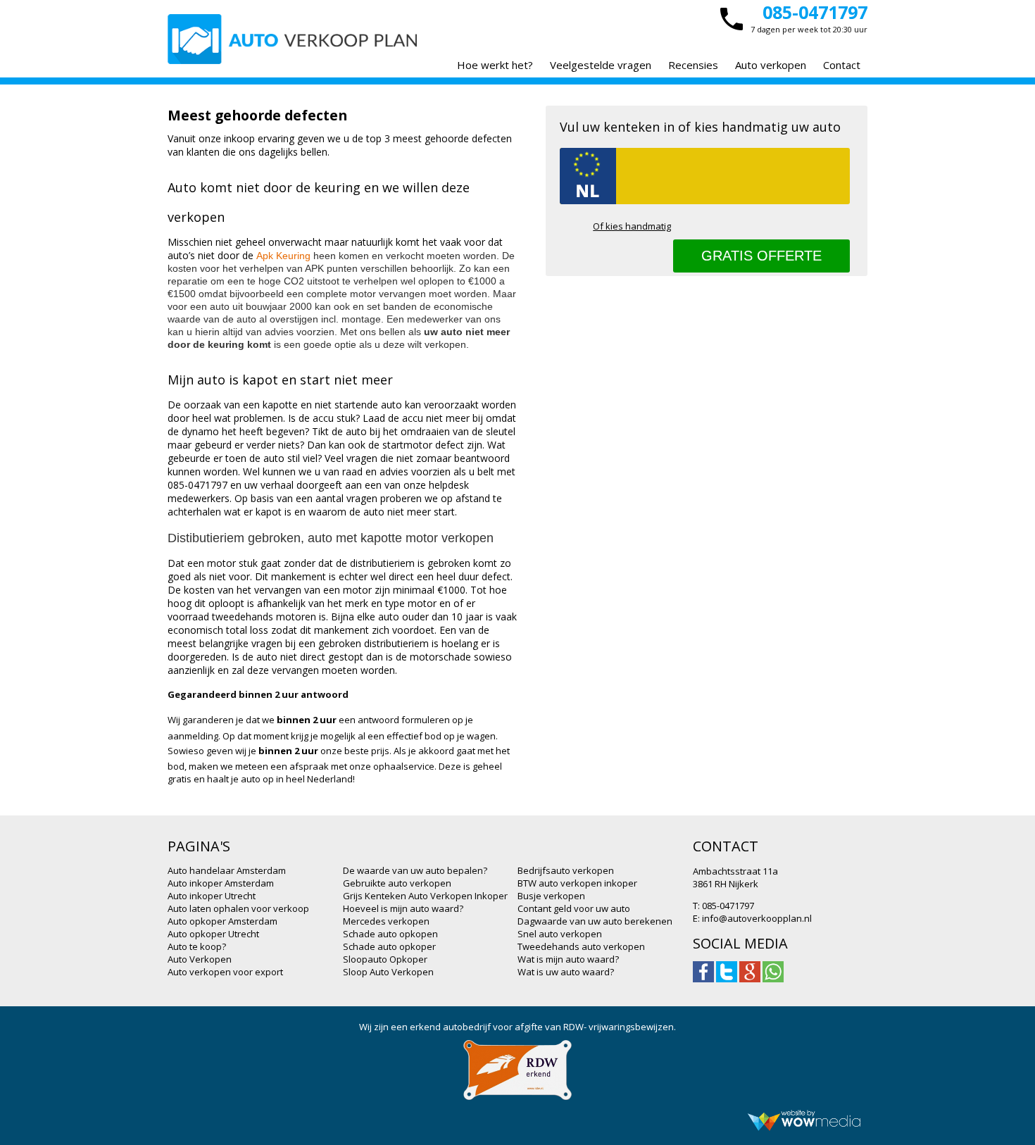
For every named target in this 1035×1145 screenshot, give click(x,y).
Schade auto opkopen (390, 933)
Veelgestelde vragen (600, 65)
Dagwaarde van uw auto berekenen (595, 921)
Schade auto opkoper (389, 946)
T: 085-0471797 (723, 905)
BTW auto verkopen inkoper (577, 883)
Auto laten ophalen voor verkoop (238, 908)
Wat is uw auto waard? (566, 971)
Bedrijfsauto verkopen (566, 870)
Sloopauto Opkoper (385, 959)
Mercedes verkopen (386, 921)
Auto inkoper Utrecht (212, 895)
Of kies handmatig (632, 226)
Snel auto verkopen (560, 933)
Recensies (693, 65)
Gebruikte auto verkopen (397, 883)
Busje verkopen (551, 895)
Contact (841, 65)
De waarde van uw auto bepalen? (415, 870)
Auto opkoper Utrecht (213, 933)
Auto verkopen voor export (225, 971)
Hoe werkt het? (495, 65)
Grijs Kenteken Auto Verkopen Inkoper (425, 895)
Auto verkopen (770, 65)
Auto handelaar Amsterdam (227, 870)
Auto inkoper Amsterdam (221, 883)
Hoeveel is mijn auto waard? (403, 908)
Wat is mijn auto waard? (568, 959)
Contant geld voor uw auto (574, 908)
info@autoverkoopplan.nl (757, 918)
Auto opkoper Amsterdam (222, 921)
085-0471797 (815, 12)
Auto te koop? (197, 946)
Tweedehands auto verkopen (581, 946)
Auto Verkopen (200, 959)
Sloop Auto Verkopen (388, 971)
